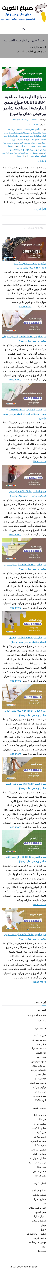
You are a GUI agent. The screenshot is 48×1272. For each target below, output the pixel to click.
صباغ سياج (27, 149)
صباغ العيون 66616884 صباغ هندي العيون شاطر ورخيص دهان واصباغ (25, 936)
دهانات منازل (36, 133)
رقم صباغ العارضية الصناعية (19, 133)
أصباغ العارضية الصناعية (29, 129)
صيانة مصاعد (39, 1096)
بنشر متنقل (40, 1044)
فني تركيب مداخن (37, 1207)
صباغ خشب (11, 143)
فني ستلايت (40, 1035)
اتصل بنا (42, 1009)
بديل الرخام (40, 1175)
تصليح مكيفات (39, 1220)
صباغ (43, 1229)
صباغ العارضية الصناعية (32, 136)
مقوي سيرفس (38, 1061)
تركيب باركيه (39, 1087)
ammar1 (35, 119)
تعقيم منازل (40, 1136)
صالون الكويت (39, 1128)
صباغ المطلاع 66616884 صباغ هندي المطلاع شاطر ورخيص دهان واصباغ (27, 639)
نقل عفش (41, 1074)
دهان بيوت (16, 129)
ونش (43, 1225)
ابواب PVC (40, 1100)
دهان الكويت (34, 124)
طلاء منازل (21, 156)
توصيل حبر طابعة (37, 1242)
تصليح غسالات (39, 1190)
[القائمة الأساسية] (24, 29)
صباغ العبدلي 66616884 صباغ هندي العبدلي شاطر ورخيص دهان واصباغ (24, 338)
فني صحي (41, 1057)
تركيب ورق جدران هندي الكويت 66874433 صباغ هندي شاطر (30, 265)
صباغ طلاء (18, 149)
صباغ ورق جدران (32, 156)
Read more (25, 306)
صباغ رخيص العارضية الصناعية (28, 146)
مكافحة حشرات (38, 1048)
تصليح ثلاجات (39, 1194)
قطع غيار (41, 1250)
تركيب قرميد (39, 1238)
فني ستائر (41, 1167)
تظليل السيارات (38, 1158)
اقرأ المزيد (40, 209)
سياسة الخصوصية (37, 1015)
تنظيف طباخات (38, 1149)
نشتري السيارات (38, 1141)
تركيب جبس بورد (37, 1162)
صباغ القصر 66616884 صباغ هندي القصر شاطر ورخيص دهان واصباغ (25, 859)
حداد (43, 1203)
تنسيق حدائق (39, 1171)
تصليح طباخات (39, 1154)
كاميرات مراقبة (38, 1070)
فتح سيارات (40, 1078)
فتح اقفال (41, 1052)
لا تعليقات (42, 161)
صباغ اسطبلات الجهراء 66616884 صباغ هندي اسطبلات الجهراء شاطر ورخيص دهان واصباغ (24, 414)
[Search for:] (24, 228)
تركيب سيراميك (38, 1082)
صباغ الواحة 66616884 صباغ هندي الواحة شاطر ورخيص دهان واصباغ (25, 712)
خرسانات (41, 1119)
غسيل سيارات (39, 1216)
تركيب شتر (40, 1091)
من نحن (42, 1020)
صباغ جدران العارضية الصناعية (28, 143)
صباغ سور (35, 149)
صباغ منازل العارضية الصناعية (29, 153)
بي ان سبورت (39, 1039)
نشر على (21, 119)
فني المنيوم (40, 1212)
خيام (44, 1246)
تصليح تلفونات (39, 1199)
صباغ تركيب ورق (32, 139)
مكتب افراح (40, 1123)
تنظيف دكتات (39, 1145)
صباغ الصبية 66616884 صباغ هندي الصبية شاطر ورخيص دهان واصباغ (25, 566)
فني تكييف (40, 1132)
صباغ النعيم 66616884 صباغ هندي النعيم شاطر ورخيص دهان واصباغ (25, 786)
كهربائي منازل (39, 1065)
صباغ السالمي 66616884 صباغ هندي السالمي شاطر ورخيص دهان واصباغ (27, 493)
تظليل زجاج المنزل (36, 1233)
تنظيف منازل (39, 1115)
